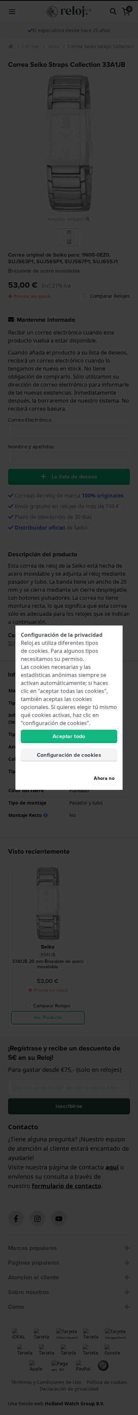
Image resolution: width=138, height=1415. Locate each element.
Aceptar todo (69, 736)
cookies (38, 651)
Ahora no (104, 778)
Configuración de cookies (69, 755)
